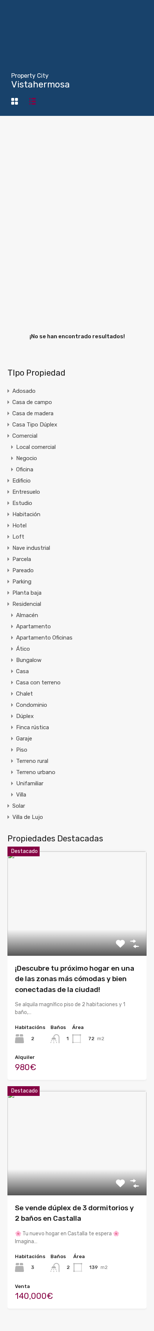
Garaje (24, 738)
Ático (23, 649)
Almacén (27, 615)
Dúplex (25, 716)
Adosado (24, 391)
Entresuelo (26, 492)
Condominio (31, 705)
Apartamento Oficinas (44, 637)
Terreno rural (32, 761)
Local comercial (36, 447)
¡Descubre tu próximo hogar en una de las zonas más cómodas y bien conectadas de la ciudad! (74, 979)
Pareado (23, 570)
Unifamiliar (29, 783)
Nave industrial (31, 548)
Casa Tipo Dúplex (34, 424)
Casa (22, 671)
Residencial (26, 604)
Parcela (21, 559)
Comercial (24, 435)
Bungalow (28, 660)
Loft (18, 536)
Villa (21, 794)
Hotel (19, 525)
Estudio (22, 503)
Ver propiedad (77, 934)
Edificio (21, 480)
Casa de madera (32, 413)
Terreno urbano (35, 772)
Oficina (24, 469)
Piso (21, 749)
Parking (21, 581)
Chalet (24, 693)
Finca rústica (32, 727)
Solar (18, 805)
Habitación (26, 514)
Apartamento (33, 626)
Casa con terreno (38, 682)
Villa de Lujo (27, 817)
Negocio (26, 458)
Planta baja (26, 592)
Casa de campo (32, 402)
